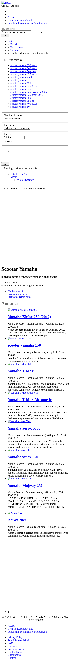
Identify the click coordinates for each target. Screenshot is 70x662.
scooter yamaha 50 (20, 106)
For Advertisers (16, 649)
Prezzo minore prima (18, 294)
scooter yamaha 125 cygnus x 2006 (28, 92)
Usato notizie (14, 654)
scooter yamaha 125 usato (23, 74)
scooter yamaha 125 (20, 83)
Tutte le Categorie (19, 174)
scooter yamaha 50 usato (23, 71)
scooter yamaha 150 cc (22, 100)
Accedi (11, 17)
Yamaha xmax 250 (23, 457)
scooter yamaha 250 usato (23, 65)
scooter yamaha (18, 80)
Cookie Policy (15, 652)
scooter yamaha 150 (20, 97)
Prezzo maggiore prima (20, 296)
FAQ (10, 643)
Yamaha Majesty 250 (25, 485)
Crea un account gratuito (20, 20)
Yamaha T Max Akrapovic (30, 399)
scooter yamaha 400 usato (23, 103)
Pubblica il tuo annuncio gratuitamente (27, 23)
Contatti (12, 657)
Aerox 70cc (17, 520)
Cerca (5, 35)
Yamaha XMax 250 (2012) (29, 317)
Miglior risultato (34, 285)
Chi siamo (13, 646)
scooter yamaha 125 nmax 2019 (26, 94)
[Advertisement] (35, 227)
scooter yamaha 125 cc (22, 89)
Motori (13, 176)
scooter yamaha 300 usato (23, 68)
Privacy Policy (15, 637)
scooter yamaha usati (21, 77)
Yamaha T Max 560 (24, 371)
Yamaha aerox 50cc (24, 428)
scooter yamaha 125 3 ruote (24, 86)
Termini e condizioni (18, 640)
